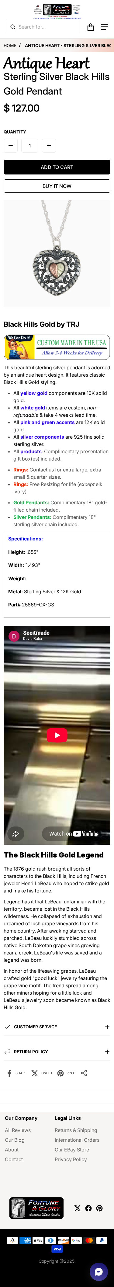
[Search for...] (13, 27)
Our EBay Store (72, 1150)
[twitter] (77, 1208)
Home (10, 45)
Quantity (15, 131)
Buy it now (57, 186)
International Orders (77, 1140)
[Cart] (90, 27)
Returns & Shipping (76, 1130)
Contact (14, 1159)
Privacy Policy (71, 1159)
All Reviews (18, 1130)
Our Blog (15, 1140)
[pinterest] (99, 1208)
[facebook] (88, 1208)
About (12, 1150)
